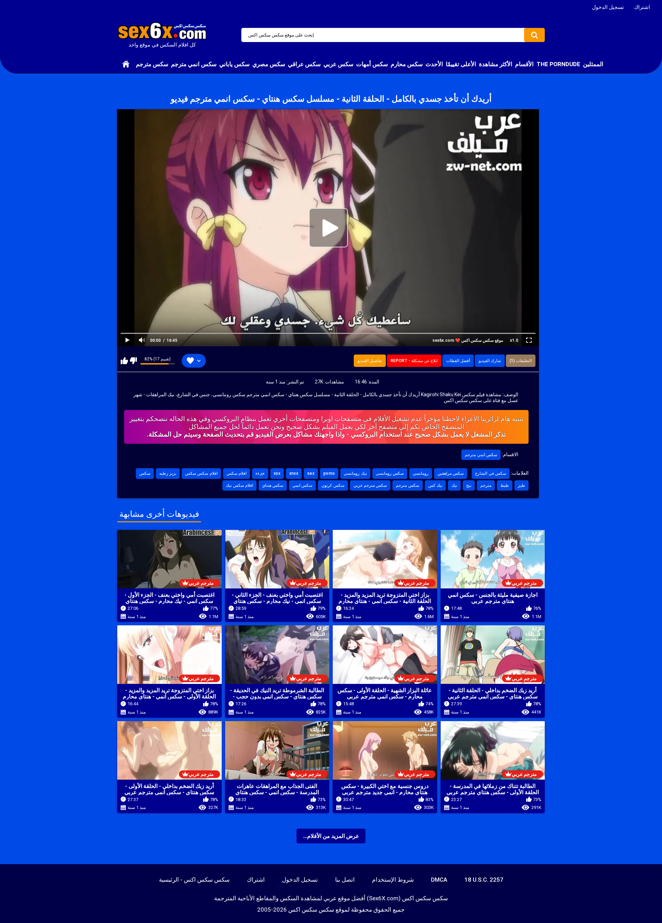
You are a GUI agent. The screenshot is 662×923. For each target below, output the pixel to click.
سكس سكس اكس (311, 909)
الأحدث (434, 64)
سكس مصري (268, 64)
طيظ (504, 485)
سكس (144, 473)
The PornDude (558, 64)
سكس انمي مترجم (194, 64)
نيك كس (435, 485)
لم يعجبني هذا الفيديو (133, 360)
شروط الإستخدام (393, 879)
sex (310, 473)
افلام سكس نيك (239, 485)
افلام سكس (237, 473)
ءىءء (260, 473)
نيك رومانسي (355, 473)
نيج (468, 485)
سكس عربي (338, 64)
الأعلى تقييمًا (461, 64)
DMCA (439, 879)
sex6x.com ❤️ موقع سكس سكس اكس (467, 340)
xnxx (293, 473)
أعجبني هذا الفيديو (124, 360)
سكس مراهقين (451, 473)
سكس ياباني (234, 64)
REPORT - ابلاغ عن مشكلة (414, 360)
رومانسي (421, 473)
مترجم (485, 485)
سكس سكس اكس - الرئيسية (194, 879)
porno (329, 473)
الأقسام (524, 64)
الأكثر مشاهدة (495, 64)
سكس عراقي (304, 64)
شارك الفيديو (490, 360)
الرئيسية (125, 64)
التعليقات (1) (521, 360)
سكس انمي (302, 485)
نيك (454, 485)
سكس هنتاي (272, 485)
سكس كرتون (332, 485)
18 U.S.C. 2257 (483, 879)
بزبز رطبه (167, 473)
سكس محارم (407, 64)
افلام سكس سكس (201, 473)
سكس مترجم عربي (370, 485)
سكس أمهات (372, 64)
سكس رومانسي (390, 473)
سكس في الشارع (490, 473)
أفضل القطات (458, 360)
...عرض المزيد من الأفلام (331, 836)
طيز (521, 485)
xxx (277, 473)
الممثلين (593, 64)
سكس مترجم (152, 64)
